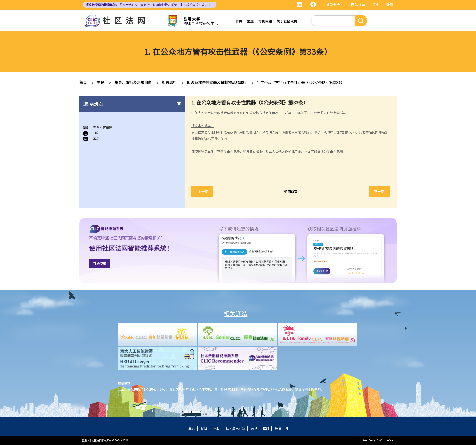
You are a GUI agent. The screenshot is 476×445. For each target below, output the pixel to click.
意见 (254, 428)
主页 (191, 428)
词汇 (216, 428)
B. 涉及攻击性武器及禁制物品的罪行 (217, 82)
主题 (250, 21)
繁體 (389, 4)
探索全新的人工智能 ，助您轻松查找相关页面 (148, 4)
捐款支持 (333, 4)
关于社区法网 (287, 21)
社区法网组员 (235, 428)
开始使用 (99, 263)
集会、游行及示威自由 (133, 82)
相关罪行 (169, 82)
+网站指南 (357, 4)
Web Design (369, 440)
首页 (239, 21)
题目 (204, 428)
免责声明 (281, 428)
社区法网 (125, 20)
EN (375, 4)
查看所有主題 (102, 127)
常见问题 (265, 21)
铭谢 (266, 428)
